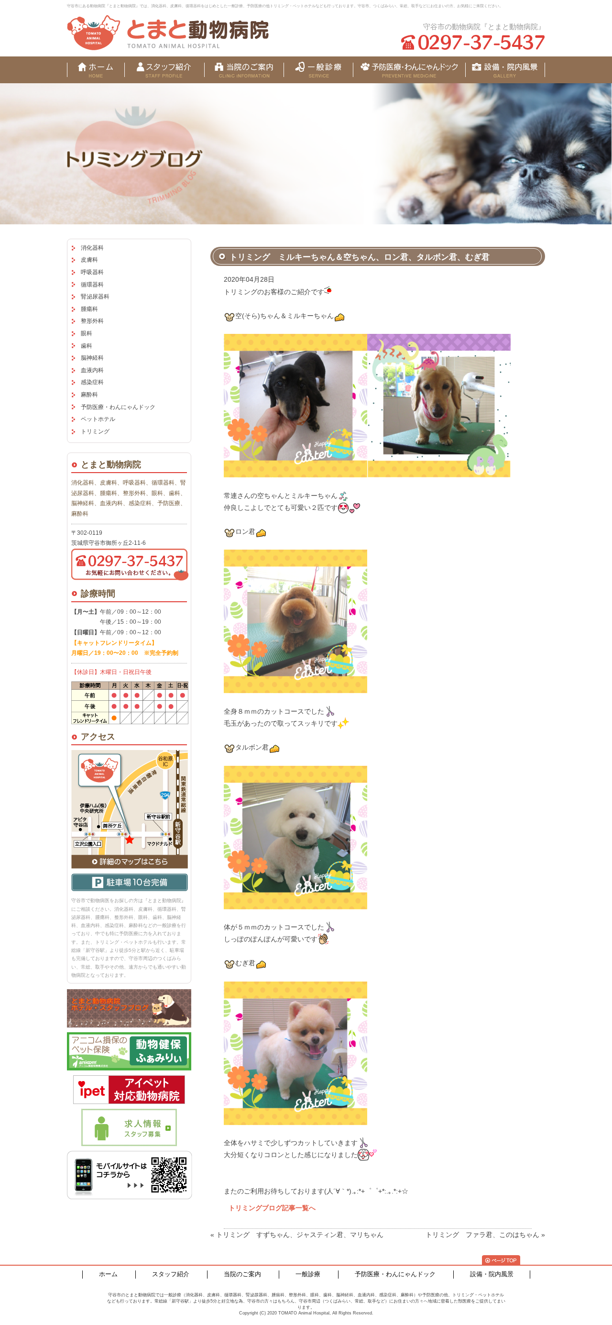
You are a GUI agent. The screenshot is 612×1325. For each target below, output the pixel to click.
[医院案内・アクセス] (244, 70)
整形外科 (92, 321)
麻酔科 (89, 394)
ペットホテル (98, 419)
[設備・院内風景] (409, 70)
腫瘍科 (89, 309)
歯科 (86, 345)
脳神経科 (92, 357)
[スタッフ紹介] (164, 70)
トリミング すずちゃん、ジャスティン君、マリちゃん (299, 1234)
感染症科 (92, 382)
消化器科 (92, 247)
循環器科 (92, 284)
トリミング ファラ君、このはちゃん (482, 1234)
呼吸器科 (92, 272)
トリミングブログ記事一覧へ (272, 1208)
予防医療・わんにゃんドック (118, 407)
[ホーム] (95, 70)
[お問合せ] (505, 70)
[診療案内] (318, 70)
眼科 (86, 333)
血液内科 (92, 370)
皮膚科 (89, 259)
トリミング (95, 431)
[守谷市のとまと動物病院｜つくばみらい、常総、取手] (168, 32)
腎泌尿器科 (95, 296)
